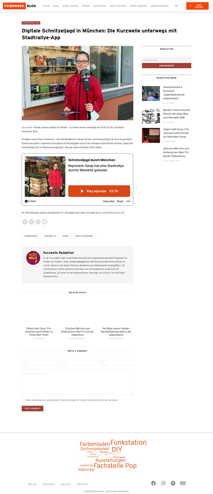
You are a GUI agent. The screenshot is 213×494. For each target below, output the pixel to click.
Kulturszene (99, 5)
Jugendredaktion (160, 5)
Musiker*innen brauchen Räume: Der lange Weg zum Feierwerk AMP (176, 114)
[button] (176, 6)
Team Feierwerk (117, 5)
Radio (66, 236)
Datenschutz (82, 484)
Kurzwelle (27, 127)
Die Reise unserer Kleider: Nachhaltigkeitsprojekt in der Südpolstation (116, 331)
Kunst (56, 5)
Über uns (32, 484)
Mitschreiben (48, 484)
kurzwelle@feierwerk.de (111, 212)
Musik (46, 5)
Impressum (65, 484)
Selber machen (70, 5)
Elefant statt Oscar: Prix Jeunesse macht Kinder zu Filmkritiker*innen (39, 331)
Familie (86, 5)
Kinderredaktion (138, 5)
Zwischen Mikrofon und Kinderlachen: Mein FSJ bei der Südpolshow (77, 331)
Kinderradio (31, 236)
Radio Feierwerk (84, 236)
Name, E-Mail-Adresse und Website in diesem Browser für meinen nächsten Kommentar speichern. (72, 400)
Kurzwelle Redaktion (58, 253)
